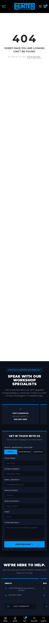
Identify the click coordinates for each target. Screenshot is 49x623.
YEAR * (7, 512)
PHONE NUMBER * (12, 469)
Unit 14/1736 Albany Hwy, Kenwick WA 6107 (21, 589)
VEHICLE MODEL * (12, 501)
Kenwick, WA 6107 (20, 416)
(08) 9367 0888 (20, 419)
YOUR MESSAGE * (12, 522)
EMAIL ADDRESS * (12, 480)
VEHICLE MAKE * (11, 490)
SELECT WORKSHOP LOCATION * (18, 447)
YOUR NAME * (10, 458)
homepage (34, 57)
